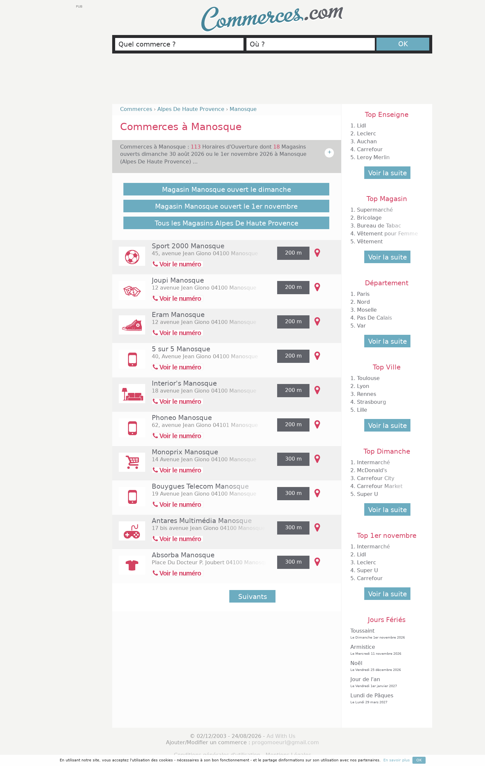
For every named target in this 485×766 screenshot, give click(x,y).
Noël (375, 666)
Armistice (375, 649)
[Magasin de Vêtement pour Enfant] (128, 570)
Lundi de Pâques (371, 698)
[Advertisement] (272, 81)
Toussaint (377, 633)
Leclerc (366, 133)
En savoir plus (396, 760)
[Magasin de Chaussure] (128, 329)
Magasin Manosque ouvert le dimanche (226, 189)
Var (361, 326)
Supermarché (375, 210)
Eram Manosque (178, 315)
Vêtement (370, 241)
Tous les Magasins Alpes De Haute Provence (226, 223)
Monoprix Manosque (185, 452)
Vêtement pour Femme (387, 233)
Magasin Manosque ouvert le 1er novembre (226, 206)
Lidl (361, 125)
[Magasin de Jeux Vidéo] (128, 535)
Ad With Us (281, 736)
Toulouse (368, 378)
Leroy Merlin (373, 157)
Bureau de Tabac (379, 226)
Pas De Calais (374, 318)
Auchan (367, 141)
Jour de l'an (373, 682)
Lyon (363, 386)
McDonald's (372, 470)
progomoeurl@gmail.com (285, 742)
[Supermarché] (128, 467)
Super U (367, 494)
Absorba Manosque (183, 555)
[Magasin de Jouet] (128, 295)
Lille (362, 410)
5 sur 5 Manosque (181, 349)
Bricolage (369, 218)
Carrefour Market (380, 486)
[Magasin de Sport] (128, 261)
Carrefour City (375, 478)
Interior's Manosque (184, 383)
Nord (363, 302)
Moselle (367, 310)
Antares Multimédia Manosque (202, 521)
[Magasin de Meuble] (128, 398)
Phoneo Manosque (182, 418)
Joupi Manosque (178, 280)
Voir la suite (387, 173)
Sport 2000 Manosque (188, 246)
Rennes (366, 394)
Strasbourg (371, 402)
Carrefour (370, 149)
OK (403, 44)
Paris (363, 294)
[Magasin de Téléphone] (128, 364)
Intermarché (373, 462)
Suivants (252, 597)
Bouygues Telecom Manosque (200, 486)
